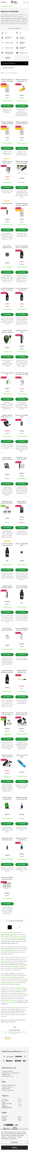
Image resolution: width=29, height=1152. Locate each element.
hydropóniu (5, 938)
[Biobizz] (19, 1061)
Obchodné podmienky (7, 1071)
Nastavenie (14, 1142)
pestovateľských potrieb (7, 934)
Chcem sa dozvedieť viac (14, 28)
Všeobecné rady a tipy (7, 1086)
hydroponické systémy (21, 988)
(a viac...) (24, 1051)
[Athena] (9, 1057)
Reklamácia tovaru (6, 1074)
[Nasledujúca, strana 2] (15, 927)
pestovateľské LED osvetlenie (18, 966)
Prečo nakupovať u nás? (8, 1076)
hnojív (25, 936)
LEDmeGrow (5, 932)
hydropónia (5, 23)
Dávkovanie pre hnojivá (7, 1090)
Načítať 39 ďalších (15, 921)
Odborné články (6, 1088)
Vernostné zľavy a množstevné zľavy (10, 1072)
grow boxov (19, 936)
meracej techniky (15, 1007)
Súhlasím (14, 1148)
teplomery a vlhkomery (6, 977)
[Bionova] (18, 1057)
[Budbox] (11, 1061)
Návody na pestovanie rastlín (9, 1085)
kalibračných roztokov (11, 1000)
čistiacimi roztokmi (9, 1002)
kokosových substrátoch (16, 989)
